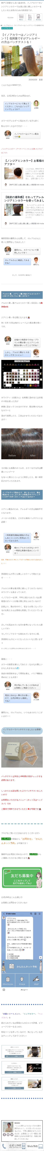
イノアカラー (7, 28)
